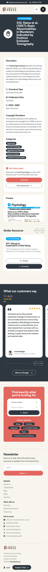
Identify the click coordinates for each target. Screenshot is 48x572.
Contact (7, 497)
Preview (25, 261)
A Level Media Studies (30, 428)
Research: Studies (13, 154)
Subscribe (24, 180)
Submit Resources (11, 508)
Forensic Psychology (13, 147)
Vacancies (8, 511)
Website (12, 561)
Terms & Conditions (11, 556)
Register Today (20, 567)
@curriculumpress (13, 529)
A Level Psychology (24, 18)
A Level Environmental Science (24, 436)
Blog (5, 490)
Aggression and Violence (15, 150)
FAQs (6, 494)
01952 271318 (12, 523)
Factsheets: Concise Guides (16, 157)
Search (25, 412)
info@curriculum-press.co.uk (18, 2)
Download (25, 266)
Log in (8, 567)
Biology (18, 424)
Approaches (11, 143)
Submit (22, 473)
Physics (24, 432)
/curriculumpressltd (14, 536)
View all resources (22, 185)
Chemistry (29, 424)
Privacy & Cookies (10, 559)
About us (7, 484)
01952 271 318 (36, 2)
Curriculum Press (13, 526)
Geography (14, 428)
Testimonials (8, 487)
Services (7, 505)
